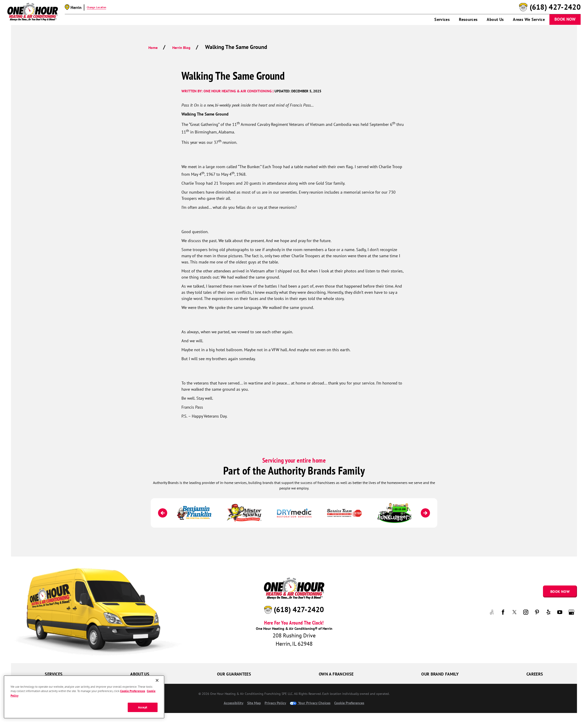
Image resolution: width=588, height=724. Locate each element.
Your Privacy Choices (314, 703)
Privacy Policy (275, 703)
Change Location (96, 7)
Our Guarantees (234, 674)
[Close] (157, 680)
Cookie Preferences (132, 691)
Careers (534, 674)
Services (442, 19)
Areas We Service (529, 19)
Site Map (254, 703)
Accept (142, 707)
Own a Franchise (336, 674)
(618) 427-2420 (555, 7)
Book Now (565, 19)
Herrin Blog (181, 47)
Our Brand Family (440, 674)
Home (153, 47)
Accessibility (233, 703)
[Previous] (162, 513)
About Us (495, 19)
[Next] (425, 513)
